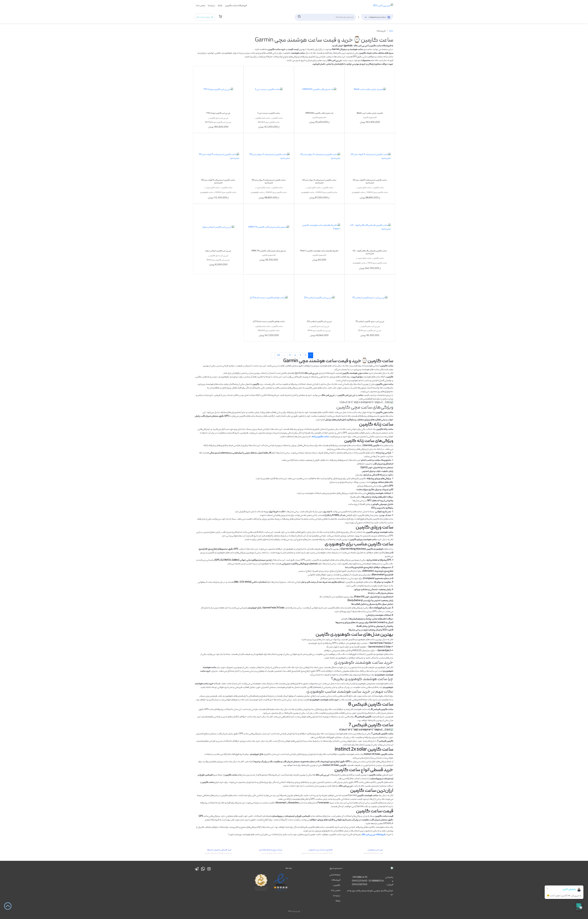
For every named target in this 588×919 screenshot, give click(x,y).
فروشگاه (336, 880)
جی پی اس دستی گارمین (218, 118)
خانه (391, 31)
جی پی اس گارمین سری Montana (218, 122)
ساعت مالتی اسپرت (364, 187)
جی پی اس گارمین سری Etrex (218, 260)
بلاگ (220, 5)
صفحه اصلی (334, 875)
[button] (220, 17)
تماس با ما (200, 5)
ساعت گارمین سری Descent (269, 122)
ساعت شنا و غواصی (263, 118)
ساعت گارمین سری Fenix (377, 263)
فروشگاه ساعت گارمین (236, 5)
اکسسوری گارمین (370, 117)
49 (278, 355)
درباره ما (211, 5)
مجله (337, 901)
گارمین (336, 885)
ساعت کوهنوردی (358, 192)
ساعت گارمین (277, 118)
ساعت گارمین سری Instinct (377, 192)
